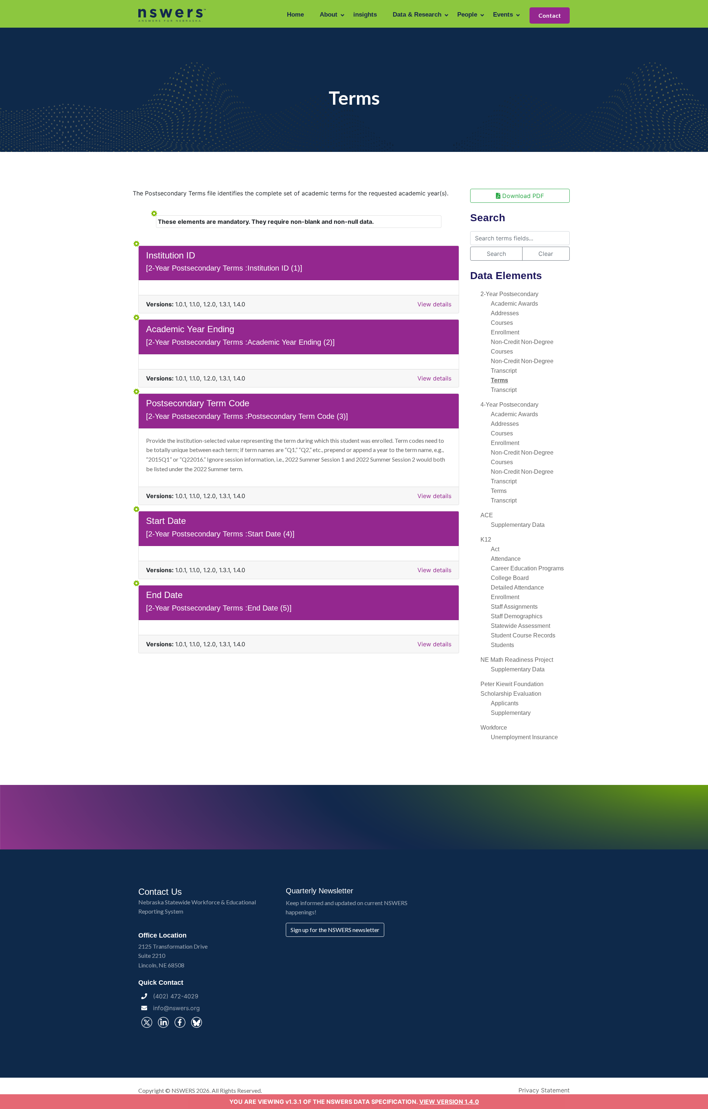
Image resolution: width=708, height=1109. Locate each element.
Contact (549, 15)
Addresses (505, 313)
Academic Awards (514, 303)
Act (495, 549)
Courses (502, 323)
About (328, 14)
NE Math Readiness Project (516, 660)
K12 (485, 539)
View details (434, 304)
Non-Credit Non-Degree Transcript (522, 366)
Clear (545, 253)
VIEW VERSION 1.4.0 (449, 1101)
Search (496, 253)
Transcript (504, 390)
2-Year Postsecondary (509, 294)
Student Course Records (523, 635)
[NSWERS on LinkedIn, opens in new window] (163, 1022)
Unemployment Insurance (524, 737)
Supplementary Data (518, 525)
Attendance (506, 559)
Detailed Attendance (517, 587)
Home (295, 14)
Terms (499, 380)
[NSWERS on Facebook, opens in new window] (179, 1022)
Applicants (504, 703)
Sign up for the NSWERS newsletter (335, 929)
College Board (510, 578)
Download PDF (522, 195)
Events (503, 14)
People (467, 14)
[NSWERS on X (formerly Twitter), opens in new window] (146, 1022)
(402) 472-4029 (175, 996)
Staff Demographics (516, 616)
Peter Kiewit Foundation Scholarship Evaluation (512, 689)
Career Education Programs (527, 568)
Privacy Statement (544, 1090)
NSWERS (183, 1090)
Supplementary (511, 713)
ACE (486, 515)
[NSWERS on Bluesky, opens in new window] (196, 1022)
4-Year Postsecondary (509, 404)
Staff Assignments (514, 607)
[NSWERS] (172, 14)
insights (365, 14)
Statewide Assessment (520, 626)
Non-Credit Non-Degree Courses (522, 347)
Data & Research (417, 14)
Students (502, 645)
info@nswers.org (176, 1008)
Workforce (493, 727)
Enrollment (505, 332)
